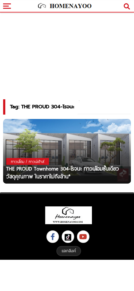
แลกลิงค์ (69, 251)
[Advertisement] (67, 274)
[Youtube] (83, 236)
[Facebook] (52, 236)
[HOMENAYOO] (64, 6)
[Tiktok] (68, 236)
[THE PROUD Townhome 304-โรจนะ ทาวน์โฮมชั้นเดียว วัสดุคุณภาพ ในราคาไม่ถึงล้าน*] (67, 151)
